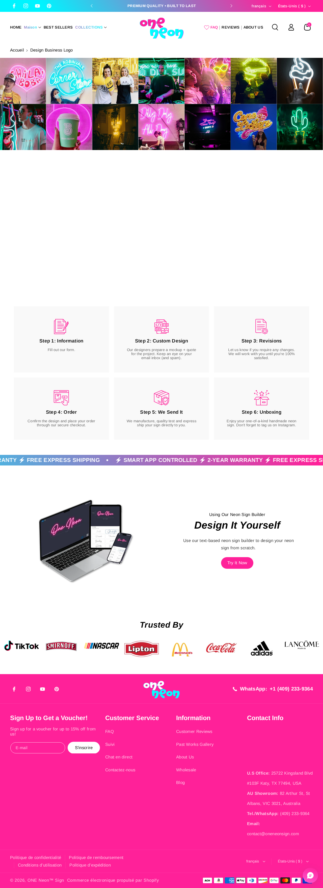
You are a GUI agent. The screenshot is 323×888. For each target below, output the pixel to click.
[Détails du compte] (291, 27)
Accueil (17, 50)
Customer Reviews (194, 731)
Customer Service (132, 717)
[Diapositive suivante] (231, 6)
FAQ (109, 731)
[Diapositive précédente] (91, 6)
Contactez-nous (120, 770)
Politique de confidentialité (35, 857)
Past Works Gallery (194, 744)
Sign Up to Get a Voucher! (49, 717)
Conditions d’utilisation (40, 865)
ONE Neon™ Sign (46, 880)
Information (193, 717)
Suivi (110, 744)
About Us (185, 757)
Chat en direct (118, 757)
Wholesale (186, 770)
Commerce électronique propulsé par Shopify (113, 880)
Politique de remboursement (96, 857)
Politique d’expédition (90, 865)
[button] (32, 27)
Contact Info (265, 717)
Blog (180, 782)
